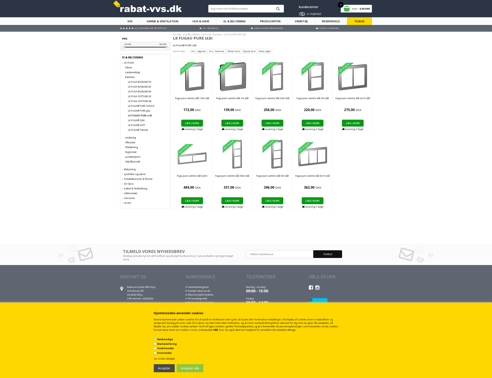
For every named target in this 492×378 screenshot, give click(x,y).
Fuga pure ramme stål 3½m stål (232, 175)
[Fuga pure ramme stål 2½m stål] (272, 76)
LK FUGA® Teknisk (138, 130)
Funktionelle (165, 348)
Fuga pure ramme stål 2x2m (192, 175)
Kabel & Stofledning (135, 188)
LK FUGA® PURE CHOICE (141, 106)
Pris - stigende (198, 51)
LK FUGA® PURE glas (139, 110)
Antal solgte (265, 51)
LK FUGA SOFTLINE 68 (139, 101)
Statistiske (164, 353)
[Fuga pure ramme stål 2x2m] (192, 154)
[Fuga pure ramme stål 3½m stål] (232, 154)
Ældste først (234, 51)
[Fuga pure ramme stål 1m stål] (232, 76)
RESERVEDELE (331, 21)
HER (215, 330)
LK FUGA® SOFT (136, 125)
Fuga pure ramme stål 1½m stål (192, 98)
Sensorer (129, 198)
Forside (177, 34)
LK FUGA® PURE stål (140, 115)
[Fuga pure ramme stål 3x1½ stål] (312, 154)
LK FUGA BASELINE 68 (139, 91)
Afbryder (130, 142)
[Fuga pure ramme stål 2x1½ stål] (352, 76)
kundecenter (308, 7)
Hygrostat (130, 152)
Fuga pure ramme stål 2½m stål (272, 98)
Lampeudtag (132, 72)
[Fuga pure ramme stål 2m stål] (312, 76)
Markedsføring (167, 344)
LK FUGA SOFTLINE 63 (139, 96)
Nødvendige (165, 339)
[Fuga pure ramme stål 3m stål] (272, 154)
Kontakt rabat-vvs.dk (199, 291)
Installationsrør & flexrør (138, 179)
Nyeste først (249, 51)
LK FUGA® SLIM (136, 120)
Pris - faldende (216, 51)
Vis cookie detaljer (164, 358)
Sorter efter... (180, 51)
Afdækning (131, 147)
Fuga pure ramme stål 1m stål (232, 98)
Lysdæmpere (132, 156)
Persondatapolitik (197, 298)
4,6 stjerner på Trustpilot (151, 28)
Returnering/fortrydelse (200, 294)
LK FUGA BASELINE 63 (139, 86)
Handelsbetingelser (198, 287)
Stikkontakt (130, 193)
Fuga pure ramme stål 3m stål (272, 175)
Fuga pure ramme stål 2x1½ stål (353, 98)
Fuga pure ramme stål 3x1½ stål (312, 175)
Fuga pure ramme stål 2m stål (313, 98)
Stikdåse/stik (132, 161)
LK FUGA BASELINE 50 (139, 82)
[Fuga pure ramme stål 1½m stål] (192, 76)
